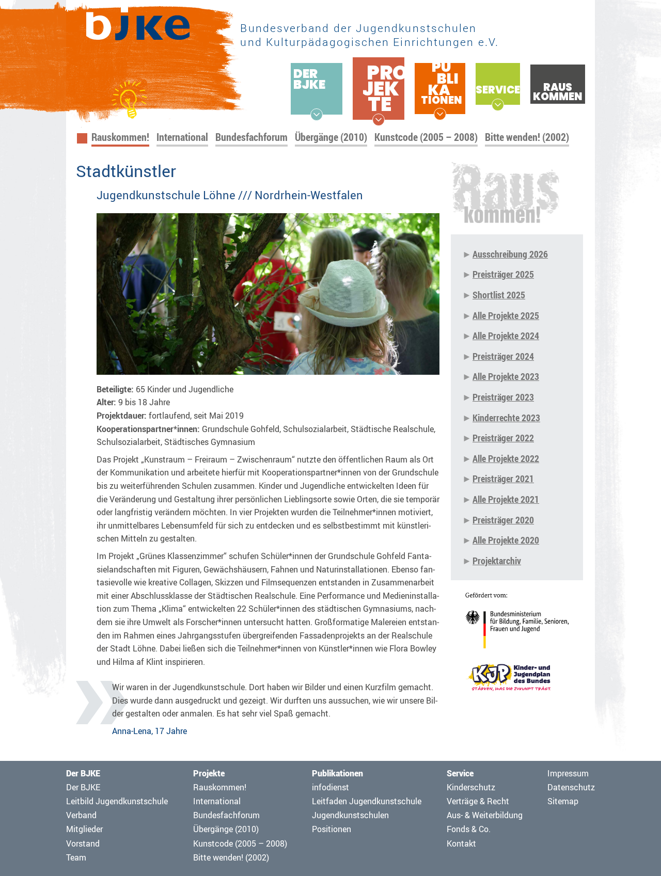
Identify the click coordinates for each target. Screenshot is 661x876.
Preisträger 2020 (503, 520)
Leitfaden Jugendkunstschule (366, 801)
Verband (81, 815)
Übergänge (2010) (331, 137)
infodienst (330, 787)
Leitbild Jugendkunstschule (117, 801)
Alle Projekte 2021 (506, 499)
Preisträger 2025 (503, 274)
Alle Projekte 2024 (506, 335)
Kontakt (461, 843)
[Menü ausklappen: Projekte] (378, 120)
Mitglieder (84, 829)
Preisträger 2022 (503, 438)
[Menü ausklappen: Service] (498, 105)
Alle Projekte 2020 (506, 540)
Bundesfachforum (251, 137)
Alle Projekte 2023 (506, 376)
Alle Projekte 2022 (506, 458)
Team (76, 857)
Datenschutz (571, 787)
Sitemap (562, 801)
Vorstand (83, 843)
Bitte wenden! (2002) (527, 137)
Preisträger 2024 (503, 356)
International (182, 137)
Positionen (331, 829)
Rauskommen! (120, 137)
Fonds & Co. (469, 829)
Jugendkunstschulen (350, 815)
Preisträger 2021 (503, 478)
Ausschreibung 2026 (510, 254)
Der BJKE (83, 787)
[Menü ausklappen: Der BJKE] (316, 114)
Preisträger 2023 (503, 397)
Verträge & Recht (478, 801)
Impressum (568, 773)
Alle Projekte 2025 (506, 315)
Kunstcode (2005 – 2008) (426, 137)
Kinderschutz (471, 787)
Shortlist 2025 (499, 295)
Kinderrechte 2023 (506, 417)
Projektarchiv (497, 560)
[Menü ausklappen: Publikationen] (440, 114)
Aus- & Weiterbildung (485, 815)
